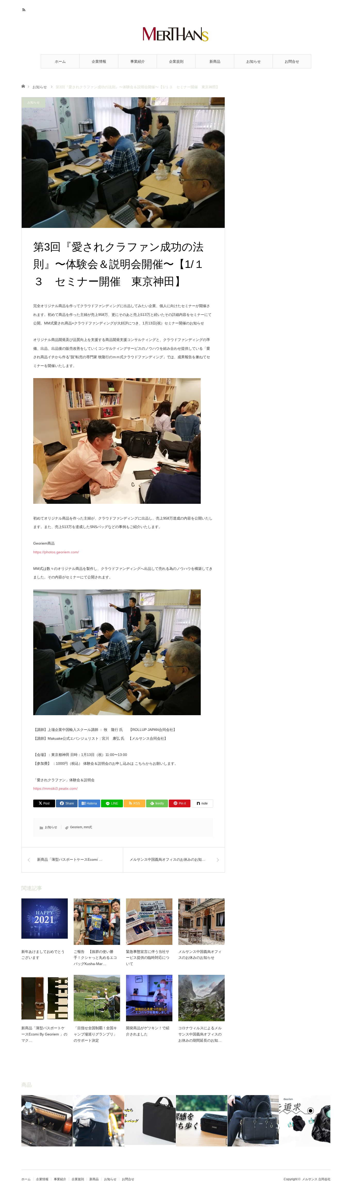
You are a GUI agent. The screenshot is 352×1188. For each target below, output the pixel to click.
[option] (47, 1120)
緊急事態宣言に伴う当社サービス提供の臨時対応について (147, 958)
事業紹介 (137, 61)
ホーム (60, 61)
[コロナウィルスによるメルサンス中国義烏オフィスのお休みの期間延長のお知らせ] (201, 998)
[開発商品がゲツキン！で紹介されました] (149, 998)
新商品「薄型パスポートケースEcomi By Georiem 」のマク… (44, 1034)
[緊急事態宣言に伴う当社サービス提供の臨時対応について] (149, 921)
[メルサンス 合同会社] (176, 34)
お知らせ (253, 61)
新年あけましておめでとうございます (43, 955)
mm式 (88, 827)
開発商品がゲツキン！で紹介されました (147, 1031)
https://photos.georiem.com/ (56, 552)
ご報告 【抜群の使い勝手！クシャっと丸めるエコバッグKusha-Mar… (95, 958)
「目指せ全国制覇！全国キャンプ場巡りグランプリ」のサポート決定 (95, 1034)
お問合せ (292, 61)
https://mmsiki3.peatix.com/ (55, 788)
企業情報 (99, 61)
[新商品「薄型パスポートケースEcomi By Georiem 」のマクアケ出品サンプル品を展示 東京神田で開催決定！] (44, 998)
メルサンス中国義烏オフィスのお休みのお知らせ (200, 955)
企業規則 (176, 61)
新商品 (214, 61)
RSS (24, 9)
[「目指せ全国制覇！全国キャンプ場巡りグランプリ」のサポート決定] (97, 998)
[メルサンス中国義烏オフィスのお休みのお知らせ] (201, 921)
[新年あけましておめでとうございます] (44, 921)
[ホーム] (23, 86)
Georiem (76, 827)
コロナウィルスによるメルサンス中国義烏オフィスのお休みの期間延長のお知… (200, 1034)
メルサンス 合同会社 (316, 1179)
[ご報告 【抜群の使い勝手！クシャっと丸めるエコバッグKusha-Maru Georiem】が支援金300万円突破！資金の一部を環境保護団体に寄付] (97, 921)
